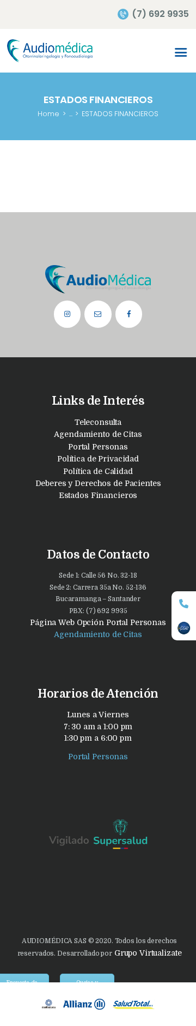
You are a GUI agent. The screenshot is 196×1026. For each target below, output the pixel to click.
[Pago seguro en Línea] (183, 628)
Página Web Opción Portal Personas (98, 622)
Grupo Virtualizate (147, 953)
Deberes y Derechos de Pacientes (98, 483)
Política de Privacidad (98, 458)
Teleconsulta (98, 422)
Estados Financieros (98, 495)
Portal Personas (98, 446)
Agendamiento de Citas (98, 434)
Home (48, 113)
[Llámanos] (183, 603)
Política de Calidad (98, 471)
